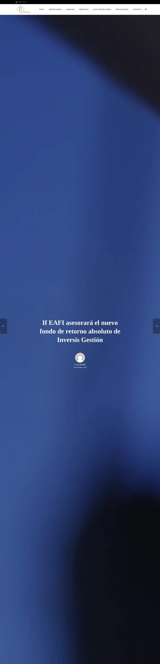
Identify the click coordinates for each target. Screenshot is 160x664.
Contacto (137, 9)
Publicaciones (122, 9)
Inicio (41, 9)
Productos (83, 9)
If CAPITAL (81, 365)
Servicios (70, 9)
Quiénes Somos (55, 9)
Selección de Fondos (102, 9)
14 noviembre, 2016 (80, 367)
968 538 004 (23, 2)
